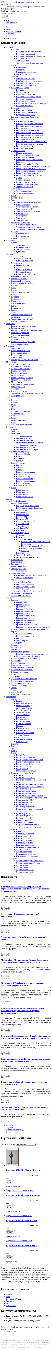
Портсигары (16, 357)
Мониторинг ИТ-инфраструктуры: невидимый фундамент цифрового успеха (22, 984)
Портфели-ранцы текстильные (29, 160)
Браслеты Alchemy (24, 703)
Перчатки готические (25, 94)
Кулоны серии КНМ (25, 800)
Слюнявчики (21, 571)
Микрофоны (16, 382)
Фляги (14, 690)
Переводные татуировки (31, 548)
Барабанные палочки (20, 371)
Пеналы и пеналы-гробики (27, 155)
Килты (19, 456)
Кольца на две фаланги (26, 764)
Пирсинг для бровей (25, 834)
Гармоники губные (19, 373)
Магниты (15, 649)
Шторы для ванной (19, 321)
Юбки (13, 488)
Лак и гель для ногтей (20, 335)
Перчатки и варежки (20, 88)
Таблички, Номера (19, 685)
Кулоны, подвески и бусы (22, 773)
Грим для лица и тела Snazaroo (24, 326)
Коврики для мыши (19, 503)
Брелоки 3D (21, 607)
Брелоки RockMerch (24, 611)
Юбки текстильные (24, 497)
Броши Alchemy (23, 706)
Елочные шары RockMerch (22, 283)
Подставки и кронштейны (22, 384)
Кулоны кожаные (23, 789)
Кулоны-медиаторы (24, 816)
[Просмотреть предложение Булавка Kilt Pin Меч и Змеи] (19, 1216)
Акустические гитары (20, 369)
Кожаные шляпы (23, 247)
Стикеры (25, 551)
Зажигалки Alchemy (24, 708)
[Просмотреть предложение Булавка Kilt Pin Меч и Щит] (19, 1241)
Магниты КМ (22, 519)
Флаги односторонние (25, 586)
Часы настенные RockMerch (28, 211)
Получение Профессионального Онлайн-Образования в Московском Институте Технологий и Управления (25, 1037)
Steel (13, 407)
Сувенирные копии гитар (22, 681)
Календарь (20, 717)
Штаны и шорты (18, 463)
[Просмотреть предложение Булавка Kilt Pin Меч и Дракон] (12, 1165)
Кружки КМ (21, 517)
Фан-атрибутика (18, 573)
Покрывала (16, 299)
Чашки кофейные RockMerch (23, 319)
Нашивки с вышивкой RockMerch (30, 56)
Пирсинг (15, 829)
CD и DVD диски (18, 501)
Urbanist (14, 429)
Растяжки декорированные (27, 847)
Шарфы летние (22, 236)
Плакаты (20, 553)
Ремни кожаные (23, 128)
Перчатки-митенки (24, 106)
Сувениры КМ (22, 524)
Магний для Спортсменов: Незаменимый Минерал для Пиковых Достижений (24, 1108)
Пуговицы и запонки (25, 733)
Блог (8, 29)
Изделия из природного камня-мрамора (28, 629)
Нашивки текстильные (26, 58)
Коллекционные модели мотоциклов (32, 654)
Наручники (16, 661)
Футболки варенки (24, 436)
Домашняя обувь (18, 413)
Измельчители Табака (20, 351)
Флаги (14, 580)
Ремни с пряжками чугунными (29, 144)
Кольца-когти (22, 769)
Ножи (13, 288)
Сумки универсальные (26, 182)
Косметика (10, 324)
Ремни (14, 119)
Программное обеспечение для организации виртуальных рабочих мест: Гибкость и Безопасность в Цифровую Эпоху (25, 888)
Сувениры (10, 598)
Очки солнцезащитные (26, 72)
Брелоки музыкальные (25, 620)
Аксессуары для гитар (20, 366)
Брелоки (14, 600)
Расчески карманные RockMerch (25, 117)
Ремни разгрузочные (25, 139)
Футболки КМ (22, 528)
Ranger (14, 402)
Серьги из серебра (24, 852)
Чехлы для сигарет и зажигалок (24, 360)
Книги (19, 537)
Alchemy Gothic (17, 699)
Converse (15, 400)
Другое (19, 267)
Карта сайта (11, 38)
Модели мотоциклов (20, 652)
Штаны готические (24, 479)
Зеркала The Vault (23, 258)
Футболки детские (24, 438)
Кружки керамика (24, 634)
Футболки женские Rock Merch (29, 443)
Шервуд (19, 461)
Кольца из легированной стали (29, 760)
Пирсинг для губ (23, 836)
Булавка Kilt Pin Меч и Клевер (23, 1195)
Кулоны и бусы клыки (25, 777)
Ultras (13, 409)
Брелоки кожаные (23, 618)
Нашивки (15, 49)
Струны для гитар (19, 391)
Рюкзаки (20, 162)
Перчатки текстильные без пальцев (31, 103)
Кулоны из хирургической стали (30, 786)
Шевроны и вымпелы (20, 694)
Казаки (14, 416)
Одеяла (14, 290)
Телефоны (15, 317)
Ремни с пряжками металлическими (31, 142)
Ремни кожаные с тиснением (28, 137)
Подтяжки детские (24, 110)
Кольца (14, 753)
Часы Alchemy (22, 742)
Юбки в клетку (22, 490)
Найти (4, 16)
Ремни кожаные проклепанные (29, 133)
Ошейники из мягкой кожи (28, 83)
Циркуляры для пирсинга (27, 856)
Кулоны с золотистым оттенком (29, 795)
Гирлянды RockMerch (20, 281)
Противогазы (17, 560)
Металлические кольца (26, 771)
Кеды (13, 418)
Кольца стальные (23, 766)
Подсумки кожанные (25, 157)
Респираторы (16, 564)
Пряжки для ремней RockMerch (29, 124)
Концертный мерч (19, 510)
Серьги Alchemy (23, 735)
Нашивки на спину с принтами (29, 52)
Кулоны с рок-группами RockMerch (31, 798)
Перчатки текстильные (26, 101)
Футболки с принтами (25, 447)
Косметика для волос (20, 333)
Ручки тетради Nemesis (26, 274)
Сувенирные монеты (20, 683)
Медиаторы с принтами (21, 380)
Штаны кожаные (23, 483)
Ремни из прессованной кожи (29, 126)
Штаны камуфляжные (25, 481)
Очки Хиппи (21, 74)
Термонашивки (22, 61)
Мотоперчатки (22, 92)
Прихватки (16, 308)
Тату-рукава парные (25, 193)
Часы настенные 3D (24, 209)
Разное (9, 499)
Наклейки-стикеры (24, 539)
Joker (13, 746)
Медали (19, 726)
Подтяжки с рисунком (25, 115)
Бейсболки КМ (22, 515)
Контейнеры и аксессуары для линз (26, 330)
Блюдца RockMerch (19, 276)
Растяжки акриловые (25, 845)
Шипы (14, 238)
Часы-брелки (21, 216)
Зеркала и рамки (23, 712)
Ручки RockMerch (18, 566)
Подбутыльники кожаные (22, 667)
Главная (9, 27)
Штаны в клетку (23, 476)
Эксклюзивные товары (21, 595)
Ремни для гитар (18, 387)
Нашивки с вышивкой (25, 54)
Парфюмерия (16, 339)
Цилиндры (20, 252)
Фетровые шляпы (23, 249)
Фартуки (15, 431)
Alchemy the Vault (18, 256)
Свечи (14, 312)
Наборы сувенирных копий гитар (25, 658)
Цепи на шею (17, 198)
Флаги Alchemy (22, 737)
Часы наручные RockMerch (28, 207)
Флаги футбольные (24, 578)
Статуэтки (15, 676)
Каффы (14, 751)
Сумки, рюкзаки (18, 151)
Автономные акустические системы (26, 364)
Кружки (14, 285)
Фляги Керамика (23, 640)
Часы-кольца (21, 218)
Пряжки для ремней (24, 121)
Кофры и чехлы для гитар (22, 378)
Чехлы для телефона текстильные (30, 229)
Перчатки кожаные (24, 99)
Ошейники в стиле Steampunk (29, 81)
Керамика (15, 631)
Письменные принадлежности (29, 728)
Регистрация (11, 23)
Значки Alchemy (23, 715)
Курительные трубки (20, 353)
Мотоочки (20, 70)
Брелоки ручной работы (26, 625)
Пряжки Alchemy (23, 730)
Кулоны (19, 775)
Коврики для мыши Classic (27, 506)
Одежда (9, 427)
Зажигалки (15, 348)
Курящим (10, 346)
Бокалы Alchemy (23, 701)
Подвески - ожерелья (25, 820)
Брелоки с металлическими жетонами (32, 627)
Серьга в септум (23, 849)
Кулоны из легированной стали (29, 784)
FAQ (8, 36)
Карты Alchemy (23, 719)
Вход (8, 20)
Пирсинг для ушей (24, 840)
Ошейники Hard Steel (25, 79)
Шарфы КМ (21, 530)
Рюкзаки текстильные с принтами (31, 171)
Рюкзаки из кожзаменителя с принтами (33, 166)
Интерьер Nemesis (24, 270)
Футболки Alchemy (24, 739)
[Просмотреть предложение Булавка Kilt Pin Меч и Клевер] (20, 1190)
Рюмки (14, 310)
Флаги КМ (20, 526)
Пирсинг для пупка (24, 838)
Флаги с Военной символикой (29, 591)
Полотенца (16, 301)
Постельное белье (18, 303)
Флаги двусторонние (25, 584)
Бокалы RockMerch (19, 279)
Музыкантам (11, 362)
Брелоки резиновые (24, 622)
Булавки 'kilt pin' (23, 454)
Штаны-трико (22, 485)
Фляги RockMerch (19, 692)
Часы (13, 200)
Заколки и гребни (23, 710)
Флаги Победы (22, 589)
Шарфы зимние (23, 234)
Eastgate (14, 744)
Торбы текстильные (24, 187)
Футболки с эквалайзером (27, 449)
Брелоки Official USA (25, 609)
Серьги (14, 858)
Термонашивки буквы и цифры (29, 63)
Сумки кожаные (23, 180)
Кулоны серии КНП (24, 802)
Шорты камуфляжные (25, 472)
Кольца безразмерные (25, 757)
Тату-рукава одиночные (26, 191)
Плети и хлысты (18, 663)
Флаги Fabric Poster (24, 582)
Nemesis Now (16, 263)
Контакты (10, 34)
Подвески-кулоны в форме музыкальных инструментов (28, 826)
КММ (13, 422)
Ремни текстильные (24, 146)
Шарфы (14, 231)
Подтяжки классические (26, 112)
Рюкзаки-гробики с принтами (29, 175)
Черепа (19, 643)
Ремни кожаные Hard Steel (27, 130)
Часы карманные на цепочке (28, 202)
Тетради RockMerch (24, 555)
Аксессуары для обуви (20, 411)
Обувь (8, 398)
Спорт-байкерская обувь (21, 425)
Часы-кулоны (22, 220)
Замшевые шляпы (23, 245)
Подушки (15, 297)
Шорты (19, 470)
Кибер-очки (21, 67)
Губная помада (17, 328)
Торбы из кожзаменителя (27, 184)
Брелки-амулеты (23, 604)
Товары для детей (18, 569)
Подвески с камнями (25, 822)
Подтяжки (15, 108)
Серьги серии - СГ (24, 867)
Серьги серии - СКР (24, 872)
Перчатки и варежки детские (28, 97)
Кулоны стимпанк (24, 804)
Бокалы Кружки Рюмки (26, 265)
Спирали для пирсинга (26, 854)
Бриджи (19, 465)
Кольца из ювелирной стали (28, 762)
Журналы (20, 535)
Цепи (13, 195)
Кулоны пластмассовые (26, 793)
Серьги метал (22, 865)
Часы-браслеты (22, 213)
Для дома (10, 254)
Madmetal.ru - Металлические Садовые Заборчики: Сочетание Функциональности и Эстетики (24, 961)
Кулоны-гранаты (23, 813)
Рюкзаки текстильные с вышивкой (31, 169)
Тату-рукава (16, 189)
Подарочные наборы (20, 665)
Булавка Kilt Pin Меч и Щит (21, 1245)
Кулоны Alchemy (23, 724)
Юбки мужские (22, 494)
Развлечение (16, 562)
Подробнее (5, 907)
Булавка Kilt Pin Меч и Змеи (21, 1220)
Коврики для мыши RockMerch (29, 508)
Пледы (14, 294)
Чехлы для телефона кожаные (29, 227)
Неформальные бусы (25, 818)
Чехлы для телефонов (20, 222)
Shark (13, 404)
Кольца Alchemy (23, 721)
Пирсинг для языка (24, 843)
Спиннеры (15, 674)
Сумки (19, 178)
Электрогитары (17, 395)
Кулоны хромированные (26, 807)
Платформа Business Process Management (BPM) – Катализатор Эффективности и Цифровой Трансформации (23, 1010)
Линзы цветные (18, 337)
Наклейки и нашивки (25, 521)
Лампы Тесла (16, 645)
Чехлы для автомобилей (21, 593)
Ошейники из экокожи (26, 85)
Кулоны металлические (26, 791)
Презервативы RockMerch (22, 670)
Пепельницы (16, 355)
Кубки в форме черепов (26, 636)
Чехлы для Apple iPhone (26, 225)
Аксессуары (11, 47)
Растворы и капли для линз (23, 342)
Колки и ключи (17, 375)
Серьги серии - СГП (25, 870)
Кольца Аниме (22, 755)
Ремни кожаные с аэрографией (29, 135)
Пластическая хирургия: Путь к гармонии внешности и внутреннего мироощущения (25, 1060)
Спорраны (20, 458)
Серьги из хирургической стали (30, 861)
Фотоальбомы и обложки (27, 557)
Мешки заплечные (24, 153)
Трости (14, 688)
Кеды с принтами (18, 420)
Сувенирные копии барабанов (24, 679)
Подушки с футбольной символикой (32, 575)
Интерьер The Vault (24, 261)
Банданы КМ (21, 512)
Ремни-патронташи (24, 148)
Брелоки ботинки (23, 613)
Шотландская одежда (20, 452)
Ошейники (16, 76)
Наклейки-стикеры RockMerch (34, 546)
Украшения (11, 697)
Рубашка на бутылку (20, 672)
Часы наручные (23, 204)
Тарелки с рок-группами (21, 315)
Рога (18, 638)
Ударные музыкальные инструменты (27, 393)
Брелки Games (22, 602)
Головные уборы (13, 240)
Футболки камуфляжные (26, 445)
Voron (13, 748)
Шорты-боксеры (23, 474)
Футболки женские (24, 440)
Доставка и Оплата (14, 31)
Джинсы (19, 467)
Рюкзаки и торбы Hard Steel (28, 164)
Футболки (15, 434)
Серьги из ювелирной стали (28, 863)
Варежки (20, 90)
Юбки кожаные (22, 492)
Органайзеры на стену (20, 292)
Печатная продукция (20, 533)
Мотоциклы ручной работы (28, 656)
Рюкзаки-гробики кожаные (28, 173)
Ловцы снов (16, 647)
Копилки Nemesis (23, 272)
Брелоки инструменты (25, 616)
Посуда (14, 306)
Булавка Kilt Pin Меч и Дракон (23, 1170)
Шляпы (14, 243)
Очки (13, 65)
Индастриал (21, 831)
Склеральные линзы (20, 344)
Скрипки (15, 389)
